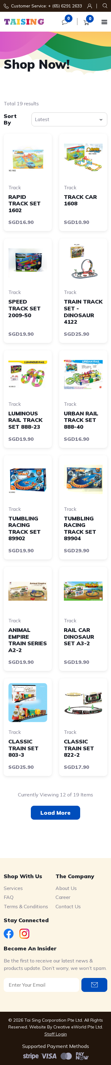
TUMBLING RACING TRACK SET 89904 (80, 528)
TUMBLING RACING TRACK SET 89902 (24, 528)
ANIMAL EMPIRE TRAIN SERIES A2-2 (27, 640)
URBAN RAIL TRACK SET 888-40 (81, 420)
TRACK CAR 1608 (80, 200)
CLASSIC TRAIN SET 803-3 (23, 748)
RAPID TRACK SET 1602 (24, 203)
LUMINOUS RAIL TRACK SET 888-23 (25, 420)
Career (63, 897)
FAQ (9, 897)
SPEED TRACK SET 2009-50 (24, 308)
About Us (66, 888)
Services (13, 888)
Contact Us (68, 906)
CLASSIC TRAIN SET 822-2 (79, 748)
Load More (55, 812)
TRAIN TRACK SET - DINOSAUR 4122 (83, 311)
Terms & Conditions (26, 906)
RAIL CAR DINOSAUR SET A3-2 (79, 636)
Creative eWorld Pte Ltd (77, 1027)
